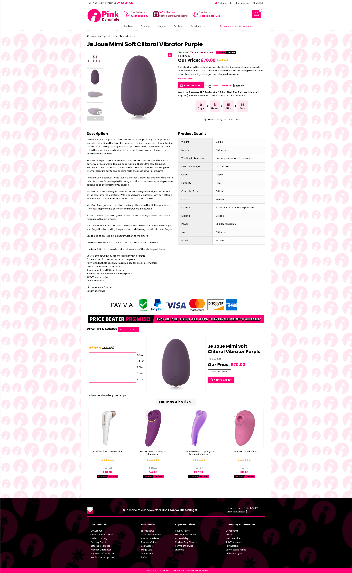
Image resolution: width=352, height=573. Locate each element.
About (229, 534)
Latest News (147, 530)
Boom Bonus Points (236, 549)
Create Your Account (101, 534)
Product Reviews (150, 538)
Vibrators (112, 36)
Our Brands (147, 553)
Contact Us (232, 530)
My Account (243, 3)
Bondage (145, 26)
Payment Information (102, 553)
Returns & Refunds (100, 545)
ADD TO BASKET (193, 85)
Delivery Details (98, 542)
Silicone (220, 215)
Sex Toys (128, 26)
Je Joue (220, 240)
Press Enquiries (234, 538)
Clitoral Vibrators (127, 36)
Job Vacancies (234, 542)
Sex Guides (147, 545)
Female (220, 199)
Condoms (196, 26)
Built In (219, 191)
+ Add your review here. (128, 330)
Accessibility (181, 538)
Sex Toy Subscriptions (102, 557)
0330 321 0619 (126, 3)
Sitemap (179, 549)
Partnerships (233, 545)
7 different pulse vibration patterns (235, 207)
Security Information (186, 534)
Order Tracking (98, 538)
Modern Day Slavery (186, 542)
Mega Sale (146, 549)
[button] (170, 55)
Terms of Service (184, 545)
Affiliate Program (235, 553)
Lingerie (162, 26)
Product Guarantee (202, 52)
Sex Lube (178, 26)
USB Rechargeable (226, 224)
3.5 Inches (221, 150)
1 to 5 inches (222, 166)
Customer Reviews (151, 534)
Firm (218, 183)
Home (93, 36)
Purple (219, 174)
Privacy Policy (182, 530)
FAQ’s (144, 557)
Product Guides (149, 542)
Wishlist (259, 3)
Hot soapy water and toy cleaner (233, 158)
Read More (184, 78)
